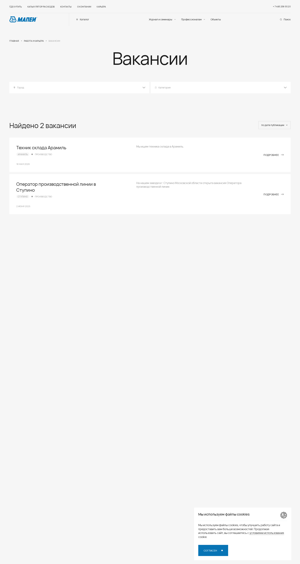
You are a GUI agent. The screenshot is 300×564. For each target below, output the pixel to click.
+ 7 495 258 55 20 (282, 6)
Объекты (216, 19)
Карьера (101, 6)
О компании (84, 6)
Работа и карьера (34, 41)
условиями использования (266, 533)
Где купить (15, 6)
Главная (14, 41)
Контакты (66, 6)
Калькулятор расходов (41, 6)
